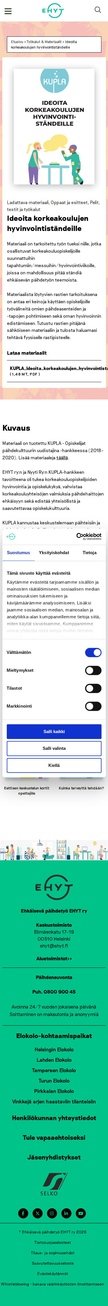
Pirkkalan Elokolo (54, 1091)
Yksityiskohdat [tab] (54, 552)
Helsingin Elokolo (54, 1049)
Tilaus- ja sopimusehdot (53, 1252)
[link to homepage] (53, 10)
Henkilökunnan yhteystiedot (54, 1117)
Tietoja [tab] (89, 552)
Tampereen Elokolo (54, 1070)
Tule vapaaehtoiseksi (54, 1137)
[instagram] (52, 1213)
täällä (62, 457)
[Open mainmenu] (8, 10)
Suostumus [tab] (18, 552)
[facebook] (23, 1213)
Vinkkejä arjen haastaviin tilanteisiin (54, 1101)
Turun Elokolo (54, 1080)
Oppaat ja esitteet (69, 202)
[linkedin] (66, 1213)
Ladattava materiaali (27, 202)
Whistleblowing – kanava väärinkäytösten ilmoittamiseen (52, 1283)
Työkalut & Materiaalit (44, 41)
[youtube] (80, 1213)
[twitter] (37, 1213)
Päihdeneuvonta (54, 977)
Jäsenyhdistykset (54, 1157)
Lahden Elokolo (54, 1060)
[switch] (93, 670)
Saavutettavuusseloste (53, 1263)
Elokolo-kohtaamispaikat (54, 1035)
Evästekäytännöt (52, 1273)
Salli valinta (54, 748)
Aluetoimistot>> (54, 958)
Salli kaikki (54, 731)
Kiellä (54, 765)
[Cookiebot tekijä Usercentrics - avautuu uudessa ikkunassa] (76, 536)
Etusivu (17, 41)
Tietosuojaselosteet (52, 1242)
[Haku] (99, 10)
